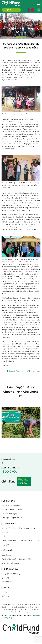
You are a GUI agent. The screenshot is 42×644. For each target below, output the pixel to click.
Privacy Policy (7, 618)
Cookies (37, 615)
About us (21, 506)
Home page (21, 524)
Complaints (21, 596)
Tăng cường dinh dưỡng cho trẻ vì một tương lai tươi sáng (21, 422)
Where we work (21, 514)
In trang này (34, 371)
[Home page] (18, 3)
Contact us (21, 592)
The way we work (21, 510)
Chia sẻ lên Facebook (15, 371)
